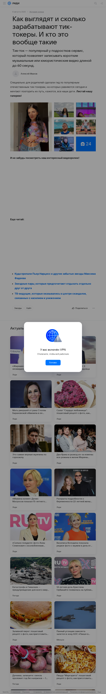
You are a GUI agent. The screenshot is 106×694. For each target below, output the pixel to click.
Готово (53, 362)
